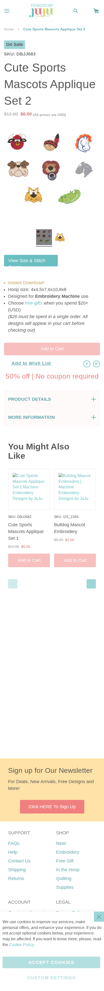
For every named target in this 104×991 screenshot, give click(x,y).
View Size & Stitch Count (26, 262)
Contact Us (19, 860)
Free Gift (65, 860)
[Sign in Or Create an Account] (86, 11)
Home (9, 29)
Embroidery (67, 852)
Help (12, 852)
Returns (16, 878)
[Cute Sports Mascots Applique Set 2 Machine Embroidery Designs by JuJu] (44, 238)
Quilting (63, 878)
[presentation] (91, 584)
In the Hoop (68, 869)
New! (61, 843)
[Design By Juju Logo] (41, 10)
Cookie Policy (21, 945)
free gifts (33, 303)
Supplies (64, 887)
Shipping (17, 869)
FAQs (13, 843)
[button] (96, 10)
